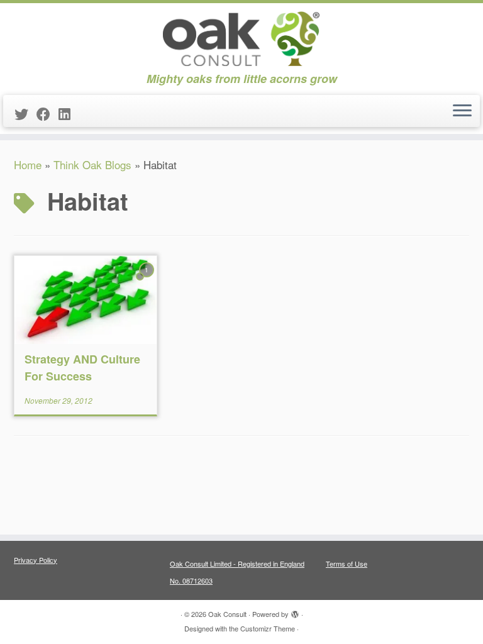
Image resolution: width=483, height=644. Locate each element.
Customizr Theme (267, 628)
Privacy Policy (35, 560)
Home (28, 164)
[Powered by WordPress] (295, 611)
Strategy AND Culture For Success (82, 367)
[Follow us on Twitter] (25, 113)
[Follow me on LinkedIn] (68, 113)
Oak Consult (227, 614)
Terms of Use (346, 563)
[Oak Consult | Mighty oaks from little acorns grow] (241, 37)
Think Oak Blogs (92, 164)
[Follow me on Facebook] (47, 113)
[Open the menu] (462, 111)
